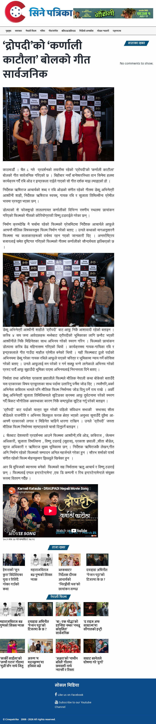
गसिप (42, 30)
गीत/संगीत (53, 30)
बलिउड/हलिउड (69, 30)
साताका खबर (136, 43)
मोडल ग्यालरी (103, 30)
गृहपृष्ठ (8, 30)
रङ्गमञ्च (117, 30)
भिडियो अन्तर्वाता (86, 30)
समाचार (18, 30)
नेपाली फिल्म (31, 30)
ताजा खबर (58, 547)
